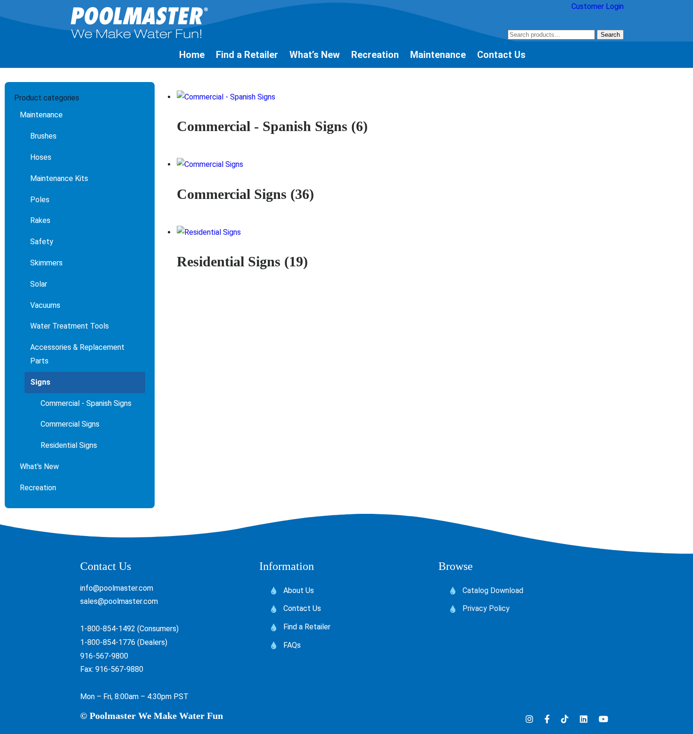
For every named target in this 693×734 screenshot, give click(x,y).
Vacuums (45, 305)
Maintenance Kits (59, 178)
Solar (38, 284)
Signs (40, 382)
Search (610, 34)
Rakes (40, 220)
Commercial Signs (70, 424)
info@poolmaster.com (116, 588)
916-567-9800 (104, 656)
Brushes (43, 136)
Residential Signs (69, 445)
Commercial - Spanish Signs (86, 403)
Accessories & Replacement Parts (77, 354)
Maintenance (41, 114)
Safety (41, 241)
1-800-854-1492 (107, 628)
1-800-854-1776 (107, 642)
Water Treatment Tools (69, 326)
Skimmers (46, 262)
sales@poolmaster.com (119, 601)
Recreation (38, 487)
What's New (39, 466)
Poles (40, 199)
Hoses (40, 157)
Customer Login (597, 6)
